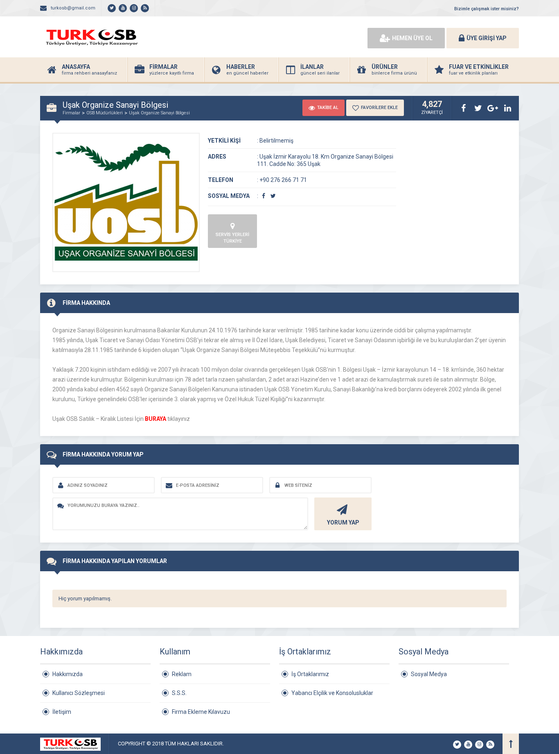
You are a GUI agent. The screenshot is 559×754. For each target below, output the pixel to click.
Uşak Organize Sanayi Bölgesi (159, 113)
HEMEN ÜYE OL (412, 38)
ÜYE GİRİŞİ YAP (487, 38)
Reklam (182, 674)
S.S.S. (179, 693)
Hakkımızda (67, 674)
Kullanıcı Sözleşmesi (78, 693)
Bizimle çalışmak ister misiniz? (486, 8)
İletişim (61, 712)
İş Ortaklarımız (310, 674)
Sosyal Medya (429, 674)
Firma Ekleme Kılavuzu (201, 712)
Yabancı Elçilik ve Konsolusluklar (332, 693)
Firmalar (71, 113)
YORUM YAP (343, 522)
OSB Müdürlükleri (104, 113)
